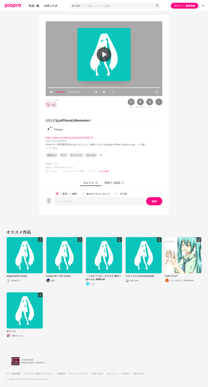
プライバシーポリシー (78, 373)
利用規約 (61, 373)
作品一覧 (34, 5)
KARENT (125, 373)
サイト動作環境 (13, 373)
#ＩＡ (63, 155)
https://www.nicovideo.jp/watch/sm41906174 (69, 137)
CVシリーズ (112, 373)
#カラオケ (91, 155)
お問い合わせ (98, 373)
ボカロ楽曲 (104, 171)
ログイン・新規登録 (184, 5)
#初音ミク (52, 155)
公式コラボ (51, 5)
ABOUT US (138, 373)
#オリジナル (76, 155)
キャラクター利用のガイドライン (39, 373)
